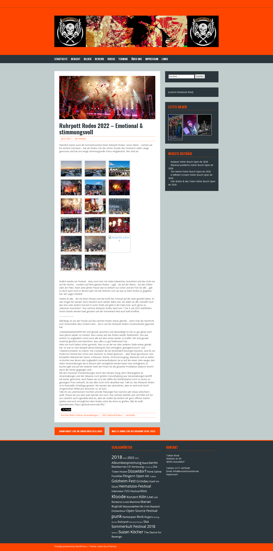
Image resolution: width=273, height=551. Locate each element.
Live (150, 497)
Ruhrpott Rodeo (114, 415)
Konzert (132, 497)
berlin (153, 463)
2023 (137, 458)
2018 (117, 457)
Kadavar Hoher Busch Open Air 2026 (189, 161)
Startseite (61, 59)
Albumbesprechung (127, 463)
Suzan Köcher (130, 532)
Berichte (65, 415)
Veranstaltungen (90, 415)
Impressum (151, 59)
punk (117, 516)
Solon (100, 546)
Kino (143, 491)
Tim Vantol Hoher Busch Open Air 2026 (191, 171)
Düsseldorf (137, 471)
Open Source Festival (141, 511)
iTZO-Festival (132, 491)
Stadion (115, 533)
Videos (111, 59)
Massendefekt (131, 506)
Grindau (142, 481)
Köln (142, 496)
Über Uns (136, 59)
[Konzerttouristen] (136, 31)
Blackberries (119, 466)
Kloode (119, 496)
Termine (123, 59)
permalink (130, 415)
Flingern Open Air (136, 476)
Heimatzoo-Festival (135, 486)
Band (145, 463)
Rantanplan (129, 517)
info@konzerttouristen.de (186, 471)
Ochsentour (119, 511)
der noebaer (80, 138)
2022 (104, 415)
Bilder (87, 59)
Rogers (148, 517)
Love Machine (131, 502)
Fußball (153, 476)
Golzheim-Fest (124, 480)
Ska (146, 521)
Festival (79, 415)
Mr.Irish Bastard (150, 506)
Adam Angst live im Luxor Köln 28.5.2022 (80, 431)
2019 (125, 458)
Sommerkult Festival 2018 (133, 526)
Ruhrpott (123, 522)
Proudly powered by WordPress (70, 546)
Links (165, 59)
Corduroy (148, 467)
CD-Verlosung (135, 466)
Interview (117, 491)
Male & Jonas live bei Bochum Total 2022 (134, 431)
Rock (140, 517)
